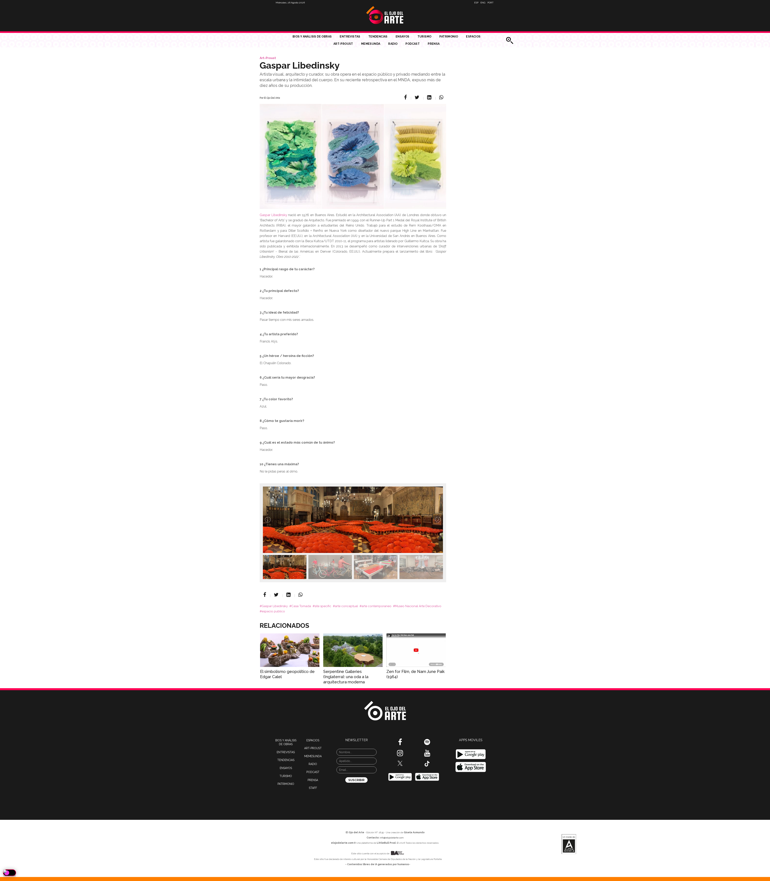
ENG (482, 2)
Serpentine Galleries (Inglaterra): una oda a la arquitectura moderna (345, 676)
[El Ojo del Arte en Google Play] (470, 754)
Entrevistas (350, 36)
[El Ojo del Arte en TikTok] (427, 763)
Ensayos (402, 36)
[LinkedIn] (430, 97)
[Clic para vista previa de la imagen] (353, 151)
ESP (476, 2)
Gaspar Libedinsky (273, 215)
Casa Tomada (301, 606)
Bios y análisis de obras (312, 36)
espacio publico (273, 611)
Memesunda (370, 43)
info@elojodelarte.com (392, 837)
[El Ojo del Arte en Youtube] (427, 754)
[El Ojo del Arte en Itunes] (427, 776)
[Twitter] (417, 97)
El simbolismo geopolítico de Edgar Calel (287, 674)
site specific (323, 606)
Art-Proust (343, 43)
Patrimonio (448, 36)
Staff (313, 788)
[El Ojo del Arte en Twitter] (400, 763)
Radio (392, 43)
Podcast (412, 43)
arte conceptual (346, 606)
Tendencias (378, 36)
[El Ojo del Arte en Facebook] (400, 743)
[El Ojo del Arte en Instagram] (400, 754)
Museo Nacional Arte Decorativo (418, 606)
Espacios (473, 36)
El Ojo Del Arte (272, 98)
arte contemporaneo (376, 606)
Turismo (424, 36)
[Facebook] (406, 97)
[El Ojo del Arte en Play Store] (400, 776)
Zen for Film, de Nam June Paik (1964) (415, 674)
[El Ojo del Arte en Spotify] (427, 743)
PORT (490, 2)
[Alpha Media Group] (569, 844)
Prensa (434, 43)
